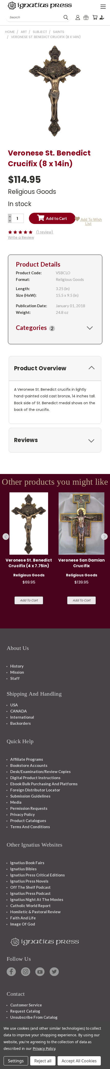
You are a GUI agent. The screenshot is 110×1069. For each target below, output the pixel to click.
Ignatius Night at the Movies (36, 899)
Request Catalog (25, 1011)
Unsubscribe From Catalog (34, 1017)
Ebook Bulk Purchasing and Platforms (44, 783)
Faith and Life (23, 918)
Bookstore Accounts (28, 765)
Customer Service (26, 1005)
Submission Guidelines (30, 796)
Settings (16, 1061)
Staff (15, 678)
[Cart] (95, 17)
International (22, 717)
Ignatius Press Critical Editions (37, 875)
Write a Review (21, 237)
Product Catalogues (28, 820)
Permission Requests (28, 808)
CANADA (18, 711)
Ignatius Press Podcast (30, 893)
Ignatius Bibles (23, 868)
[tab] (55, 327)
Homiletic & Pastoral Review (35, 911)
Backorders (20, 723)
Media (15, 802)
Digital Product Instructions (35, 777)
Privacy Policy (22, 814)
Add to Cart (29, 600)
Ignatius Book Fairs (27, 862)
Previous (6, 536)
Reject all (42, 1061)
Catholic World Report (30, 905)
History (17, 666)
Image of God (22, 924)
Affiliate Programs (26, 759)
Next (104, 536)
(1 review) (44, 232)
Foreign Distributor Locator (35, 790)
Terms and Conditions (30, 826)
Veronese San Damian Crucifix (81, 563)
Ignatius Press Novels (29, 881)
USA (14, 705)
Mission (17, 672)
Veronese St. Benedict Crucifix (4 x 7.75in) (29, 563)
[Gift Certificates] (86, 17)
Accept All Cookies (79, 1061)
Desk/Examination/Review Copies (40, 771)
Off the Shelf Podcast (30, 887)
